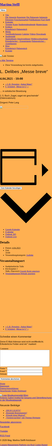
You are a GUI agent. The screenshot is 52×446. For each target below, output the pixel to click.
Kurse (15, 24)
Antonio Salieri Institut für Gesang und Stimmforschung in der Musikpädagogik (26, 399)
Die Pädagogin (32, 17)
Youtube (4, 431)
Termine (8, 24)
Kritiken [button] (8, 27)
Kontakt (8, 51)
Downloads (41, 34)
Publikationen (35, 20)
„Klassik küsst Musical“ (15, 415)
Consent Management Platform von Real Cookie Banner (24, 445)
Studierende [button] (10, 36)
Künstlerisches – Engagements (18, 41)
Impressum (4, 386)
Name (3, 368)
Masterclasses (41, 24)
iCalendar (9, 232)
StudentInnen (11, 39)
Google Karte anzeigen (30, 271)
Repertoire (21, 17)
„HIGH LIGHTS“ (13, 410)
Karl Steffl (45, 20)
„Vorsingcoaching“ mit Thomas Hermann (22, 418)
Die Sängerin (10, 17)
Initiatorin (43, 17)
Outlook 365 (10, 234)
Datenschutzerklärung (9, 388)
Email (3, 371)
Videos (33, 34)
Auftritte (29, 255)
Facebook (4, 427)
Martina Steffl (10, 4)
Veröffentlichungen (13, 34)
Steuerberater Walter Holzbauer (13, 391)
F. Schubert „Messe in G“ (17, 87)
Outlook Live (11, 237)
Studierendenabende (26, 24)
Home (2, 384)
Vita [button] (7, 15)
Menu (3, 10)
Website (3, 374)
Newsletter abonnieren (10, 422)
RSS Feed (5, 436)
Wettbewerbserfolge (39, 39)
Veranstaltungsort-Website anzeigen (20, 273)
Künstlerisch (10, 29)
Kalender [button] (9, 22)
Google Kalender (12, 229)
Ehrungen (9, 20)
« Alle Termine (6, 60)
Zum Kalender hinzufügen (11, 188)
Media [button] (8, 32)
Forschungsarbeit (21, 20)
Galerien (25, 34)
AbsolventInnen (23, 39)
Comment (4, 348)
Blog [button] (7, 46)
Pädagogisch (21, 29)
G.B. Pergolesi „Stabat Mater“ (18, 84)
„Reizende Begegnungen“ (16, 413)
